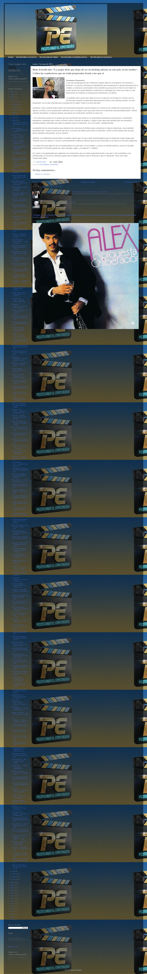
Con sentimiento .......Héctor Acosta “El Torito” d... (19, 130)
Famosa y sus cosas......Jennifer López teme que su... (19, 335)
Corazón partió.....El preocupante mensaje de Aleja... (19, 218)
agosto (14, 112)
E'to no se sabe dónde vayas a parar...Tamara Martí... (20, 737)
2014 (12, 903)
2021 (12, 885)
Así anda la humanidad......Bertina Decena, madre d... (19, 358)
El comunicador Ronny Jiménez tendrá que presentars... (19, 550)
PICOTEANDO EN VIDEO (49, 57)
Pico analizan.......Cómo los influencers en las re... (19, 153)
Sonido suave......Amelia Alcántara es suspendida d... (19, 767)
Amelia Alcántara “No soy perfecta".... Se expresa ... (20, 562)
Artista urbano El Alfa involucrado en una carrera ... (18, 165)
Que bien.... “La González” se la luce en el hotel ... (19, 808)
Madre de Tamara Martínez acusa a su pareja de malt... (19, 644)
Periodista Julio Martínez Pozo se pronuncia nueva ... (19, 247)
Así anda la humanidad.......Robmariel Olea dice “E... (20, 708)
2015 (12, 901)
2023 (12, 99)
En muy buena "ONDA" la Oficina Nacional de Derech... (20, 224)
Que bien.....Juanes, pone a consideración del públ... (19, 417)
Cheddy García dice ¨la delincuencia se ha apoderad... (19, 294)
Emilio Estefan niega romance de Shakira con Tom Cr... (19, 556)
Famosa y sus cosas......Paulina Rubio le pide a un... (19, 300)
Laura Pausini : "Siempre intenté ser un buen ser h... (20, 124)
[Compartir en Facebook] (60, 162)
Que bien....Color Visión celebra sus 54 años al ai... (20, 591)
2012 (12, 909)
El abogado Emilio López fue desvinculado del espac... (19, 544)
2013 (12, 906)
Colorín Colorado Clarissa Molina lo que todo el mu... (20, 485)
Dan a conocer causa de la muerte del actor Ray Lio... (20, 778)
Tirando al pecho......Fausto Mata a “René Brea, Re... (20, 790)
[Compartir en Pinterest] (62, 162)
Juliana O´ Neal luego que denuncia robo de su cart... (19, 866)
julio (13, 115)
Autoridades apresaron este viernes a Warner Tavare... (19, 638)
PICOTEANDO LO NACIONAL (101, 57)
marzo (14, 874)
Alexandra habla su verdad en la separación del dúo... (19, 376)
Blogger (79, 970)
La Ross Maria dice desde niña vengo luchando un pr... (18, 329)
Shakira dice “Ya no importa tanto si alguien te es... (20, 772)
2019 (12, 890)
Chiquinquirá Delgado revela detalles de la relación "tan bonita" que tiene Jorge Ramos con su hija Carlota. (74, 192)
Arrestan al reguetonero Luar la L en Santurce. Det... (19, 352)
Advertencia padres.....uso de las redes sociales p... (19, 306)
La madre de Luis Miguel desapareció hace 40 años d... (19, 673)
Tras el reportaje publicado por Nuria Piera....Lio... (19, 370)
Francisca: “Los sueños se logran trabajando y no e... (19, 440)
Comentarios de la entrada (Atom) (52, 186)
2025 (12, 94)
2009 (12, 916)
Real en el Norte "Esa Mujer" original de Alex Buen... (19, 393)
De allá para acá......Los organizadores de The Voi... (19, 229)
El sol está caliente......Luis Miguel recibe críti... (20, 620)
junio (14, 118)
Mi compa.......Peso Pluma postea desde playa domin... (19, 399)
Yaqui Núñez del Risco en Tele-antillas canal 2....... (20, 603)
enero (14, 879)
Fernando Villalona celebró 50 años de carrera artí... (18, 585)
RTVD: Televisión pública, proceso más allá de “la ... (20, 831)
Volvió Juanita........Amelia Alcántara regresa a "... (20, 480)
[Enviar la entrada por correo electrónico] (50, 162)
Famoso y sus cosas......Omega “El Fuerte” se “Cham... (19, 567)
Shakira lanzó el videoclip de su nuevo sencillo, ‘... (20, 538)
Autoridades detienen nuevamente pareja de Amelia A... (20, 532)
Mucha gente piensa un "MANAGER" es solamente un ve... (19, 749)
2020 (12, 888)
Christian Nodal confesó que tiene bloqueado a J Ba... (19, 387)
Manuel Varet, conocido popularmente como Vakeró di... (19, 159)
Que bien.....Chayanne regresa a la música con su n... (19, 235)
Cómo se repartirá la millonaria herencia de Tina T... (19, 206)
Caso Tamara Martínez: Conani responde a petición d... (19, 475)
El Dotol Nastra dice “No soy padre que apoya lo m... (19, 317)
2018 (12, 893)
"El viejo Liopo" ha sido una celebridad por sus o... (20, 726)
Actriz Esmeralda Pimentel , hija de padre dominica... (18, 679)
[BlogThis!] (56, 162)
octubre (14, 107)
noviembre (15, 104)
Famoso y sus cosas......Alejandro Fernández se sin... (18, 411)
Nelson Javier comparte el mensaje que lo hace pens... (20, 323)
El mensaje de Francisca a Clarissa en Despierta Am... (20, 469)
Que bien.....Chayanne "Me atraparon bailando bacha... (19, 843)
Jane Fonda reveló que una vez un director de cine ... (19, 428)
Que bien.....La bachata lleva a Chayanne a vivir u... (19, 364)
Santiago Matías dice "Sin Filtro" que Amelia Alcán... (20, 597)
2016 (12, 898)
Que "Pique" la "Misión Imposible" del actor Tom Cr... (19, 276)
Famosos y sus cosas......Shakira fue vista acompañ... (19, 796)
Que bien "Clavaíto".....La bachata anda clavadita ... (20, 714)
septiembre (16, 110)
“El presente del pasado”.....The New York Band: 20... (19, 813)
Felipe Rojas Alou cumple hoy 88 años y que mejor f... (20, 667)
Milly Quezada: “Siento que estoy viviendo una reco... (20, 755)
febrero (14, 876)
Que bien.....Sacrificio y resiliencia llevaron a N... (19, 200)
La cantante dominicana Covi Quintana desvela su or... (20, 649)
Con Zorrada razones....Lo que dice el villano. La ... (19, 579)
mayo (14, 120)
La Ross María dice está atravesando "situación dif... (20, 347)
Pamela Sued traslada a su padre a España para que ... (19, 573)
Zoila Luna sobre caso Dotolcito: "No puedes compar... (19, 423)
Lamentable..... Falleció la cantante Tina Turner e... (20, 282)
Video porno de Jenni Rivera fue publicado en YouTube (58, 202)
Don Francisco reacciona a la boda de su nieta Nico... (20, 212)
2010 (12, 914)
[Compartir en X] (58, 162)
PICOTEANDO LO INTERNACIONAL (74, 57)
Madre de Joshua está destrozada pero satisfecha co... (19, 452)
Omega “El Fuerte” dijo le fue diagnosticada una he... (20, 860)
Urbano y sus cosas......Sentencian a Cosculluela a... (20, 446)
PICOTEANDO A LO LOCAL (26, 57)
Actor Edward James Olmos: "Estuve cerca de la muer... (19, 183)
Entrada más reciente (41, 182)
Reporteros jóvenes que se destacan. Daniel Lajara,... (19, 690)
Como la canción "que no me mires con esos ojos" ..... (20, 434)
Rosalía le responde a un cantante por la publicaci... (20, 311)
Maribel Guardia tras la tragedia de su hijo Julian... (19, 743)
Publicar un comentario (42, 174)
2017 (12, 895)
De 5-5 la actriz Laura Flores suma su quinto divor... (19, 661)
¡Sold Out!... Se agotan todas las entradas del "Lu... (19, 848)
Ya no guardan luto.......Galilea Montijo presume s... (20, 464)
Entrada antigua (132, 182)
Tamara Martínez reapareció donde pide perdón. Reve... (20, 655)
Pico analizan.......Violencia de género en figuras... (20, 720)
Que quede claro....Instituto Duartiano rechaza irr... (20, 702)
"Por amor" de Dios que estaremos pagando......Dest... (19, 837)
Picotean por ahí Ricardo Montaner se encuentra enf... (20, 819)
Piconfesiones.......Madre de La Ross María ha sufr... (19, 270)
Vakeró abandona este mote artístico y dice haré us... (19, 177)
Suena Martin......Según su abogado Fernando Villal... (19, 854)
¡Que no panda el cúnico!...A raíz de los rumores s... (19, 626)
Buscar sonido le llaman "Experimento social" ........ (19, 731)
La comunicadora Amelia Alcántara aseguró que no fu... (20, 784)
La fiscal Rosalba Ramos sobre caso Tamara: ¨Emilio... (19, 521)
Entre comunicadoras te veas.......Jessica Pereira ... (19, 614)
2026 (12, 92)
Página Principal (88, 182)
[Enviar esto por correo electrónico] (54, 162)
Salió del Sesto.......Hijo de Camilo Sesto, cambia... (19, 761)
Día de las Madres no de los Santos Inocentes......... (19, 188)
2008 (12, 919)
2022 (12, 882)
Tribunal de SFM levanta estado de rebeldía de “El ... (19, 497)
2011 (12, 911)
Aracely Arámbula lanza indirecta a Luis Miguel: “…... (20, 515)
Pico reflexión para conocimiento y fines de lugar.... (19, 259)
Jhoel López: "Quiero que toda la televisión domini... (20, 194)
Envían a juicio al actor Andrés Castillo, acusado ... (19, 288)
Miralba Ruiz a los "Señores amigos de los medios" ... (19, 696)
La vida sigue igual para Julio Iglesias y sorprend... (19, 147)
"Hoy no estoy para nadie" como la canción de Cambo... (20, 608)
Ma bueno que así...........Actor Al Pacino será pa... (18, 136)
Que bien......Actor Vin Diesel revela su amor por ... (19, 509)
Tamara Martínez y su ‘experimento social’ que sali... (19, 685)
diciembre (15, 102)
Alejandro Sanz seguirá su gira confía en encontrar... (19, 171)
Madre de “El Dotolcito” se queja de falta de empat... (19, 405)
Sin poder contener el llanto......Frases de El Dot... (19, 491)
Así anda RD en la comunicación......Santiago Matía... (20, 241)
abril (13, 871)
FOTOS (10, 57)
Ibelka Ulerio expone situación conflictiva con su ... (18, 802)
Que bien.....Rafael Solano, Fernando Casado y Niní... (18, 141)
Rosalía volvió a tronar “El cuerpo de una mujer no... (20, 265)
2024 (12, 97)
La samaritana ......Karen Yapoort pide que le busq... (19, 825)
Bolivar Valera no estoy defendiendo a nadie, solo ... (19, 253)
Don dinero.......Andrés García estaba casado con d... (19, 458)
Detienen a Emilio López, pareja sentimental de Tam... (20, 632)
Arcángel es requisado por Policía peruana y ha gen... (19, 382)
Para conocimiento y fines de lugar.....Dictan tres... (20, 526)
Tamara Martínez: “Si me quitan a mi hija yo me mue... (20, 503)
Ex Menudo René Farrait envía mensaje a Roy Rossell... (19, 341)
